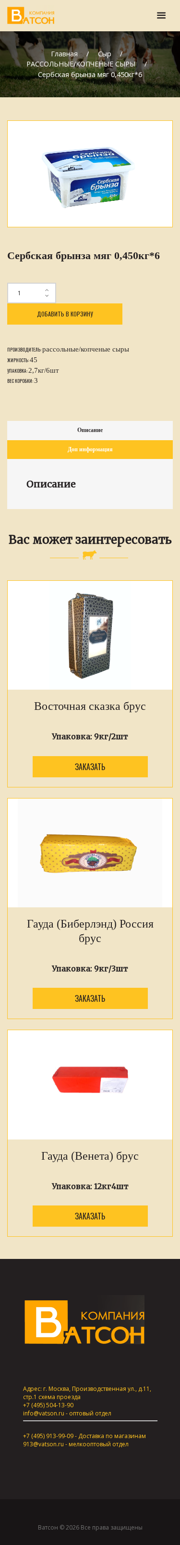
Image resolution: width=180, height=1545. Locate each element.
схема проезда (59, 1397)
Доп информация (90, 449)
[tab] (90, 430)
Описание (90, 430)
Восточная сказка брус (90, 706)
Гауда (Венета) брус (90, 1156)
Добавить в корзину (65, 314)
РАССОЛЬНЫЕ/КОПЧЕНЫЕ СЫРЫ (80, 63)
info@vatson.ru (43, 1413)
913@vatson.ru (43, 1444)
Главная (64, 53)
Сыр (104, 53)
